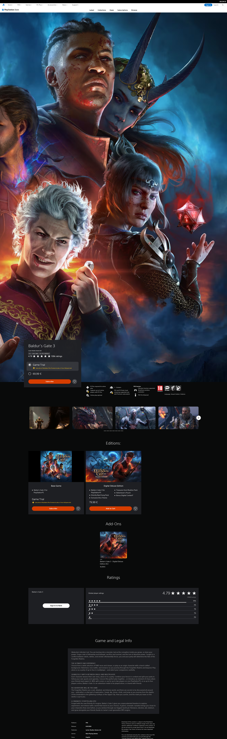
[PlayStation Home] (3, 5)
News (64, 5)
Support (75, 5)
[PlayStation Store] (11, 9)
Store (10, 5)
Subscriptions (122, 10)
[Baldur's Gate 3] (49, 418)
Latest (91, 10)
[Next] (198, 418)
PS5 (18, 5)
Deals (112, 10)
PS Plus (39, 5)
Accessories (52, 5)
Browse (134, 10)
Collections (102, 10)
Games (28, 5)
